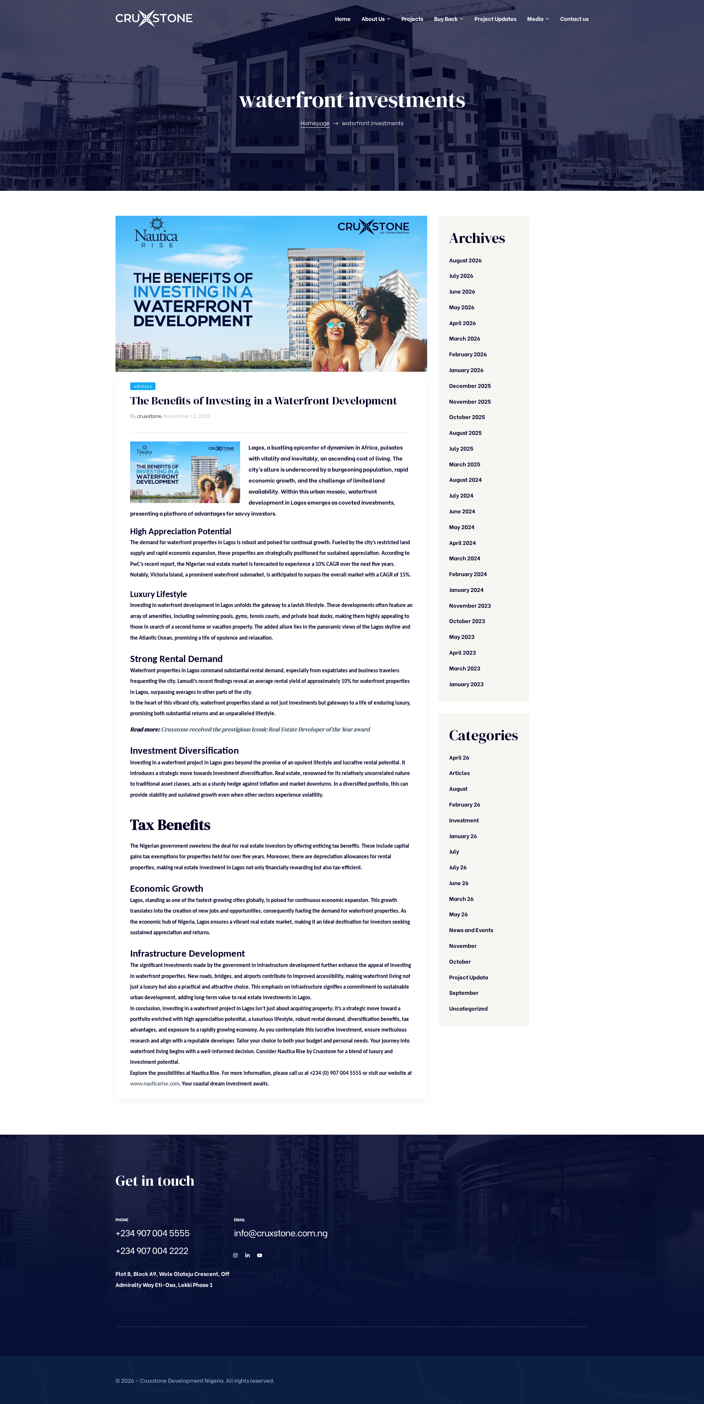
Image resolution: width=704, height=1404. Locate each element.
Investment (464, 820)
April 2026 (462, 323)
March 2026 (464, 338)
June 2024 (462, 511)
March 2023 (464, 668)
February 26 (464, 804)
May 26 (458, 914)
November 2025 (470, 401)
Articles (143, 386)
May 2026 (461, 307)
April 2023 (462, 652)
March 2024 (464, 558)
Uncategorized (468, 1008)
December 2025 (470, 385)
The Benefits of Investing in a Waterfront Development (263, 400)
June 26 (459, 883)
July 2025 (461, 448)
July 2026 (461, 275)
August (458, 788)
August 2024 (465, 479)
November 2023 (470, 605)
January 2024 (466, 589)
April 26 (459, 757)
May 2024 (461, 527)
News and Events (471, 929)
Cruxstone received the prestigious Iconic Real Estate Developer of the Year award (265, 729)
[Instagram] (235, 1255)
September (463, 992)
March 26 (461, 898)
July (454, 851)
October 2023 (467, 620)
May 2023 (461, 636)
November (463, 945)
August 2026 (465, 260)
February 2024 (468, 574)
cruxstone (149, 415)
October (460, 961)
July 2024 (461, 495)
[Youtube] (259, 1255)
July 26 (458, 867)
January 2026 (466, 369)
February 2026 (468, 354)
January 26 (463, 836)
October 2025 (467, 416)
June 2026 (462, 291)
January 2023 (466, 684)
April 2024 (462, 542)
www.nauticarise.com (154, 1084)
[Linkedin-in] (247, 1255)
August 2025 (465, 432)
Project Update (468, 977)
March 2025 (464, 464)
